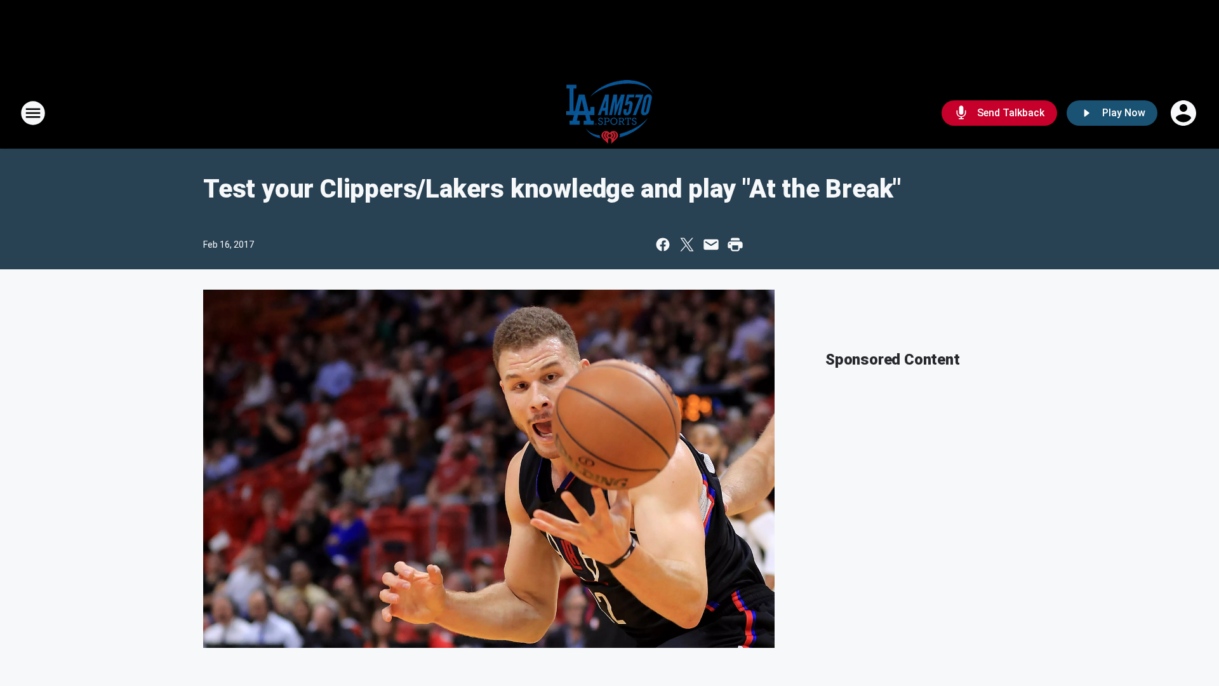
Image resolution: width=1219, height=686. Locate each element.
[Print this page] (735, 244)
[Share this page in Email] (711, 244)
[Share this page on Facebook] (663, 244)
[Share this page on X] (687, 244)
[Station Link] (610, 113)
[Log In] (1185, 113)
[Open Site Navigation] (33, 113)
